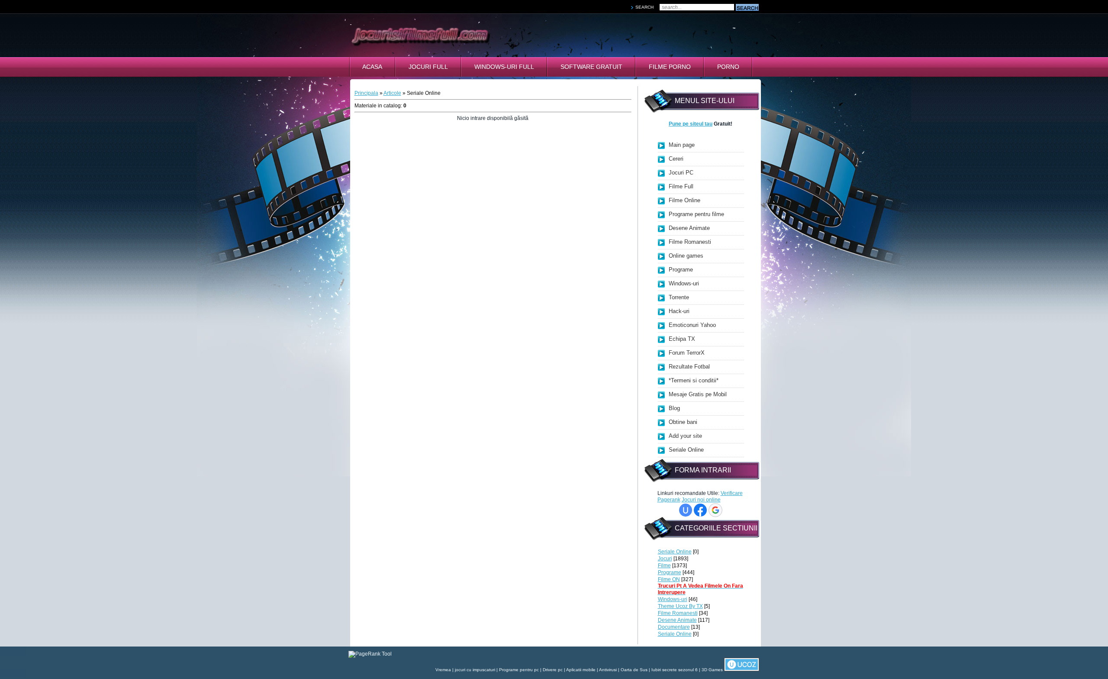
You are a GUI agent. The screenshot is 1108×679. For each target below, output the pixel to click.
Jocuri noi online (701, 500)
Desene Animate (677, 620)
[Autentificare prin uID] (685, 510)
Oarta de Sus (634, 669)
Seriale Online (675, 552)
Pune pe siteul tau (690, 124)
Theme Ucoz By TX (680, 606)
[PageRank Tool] (370, 654)
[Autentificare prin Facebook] (700, 510)
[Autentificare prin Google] (715, 510)
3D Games (712, 669)
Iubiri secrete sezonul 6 (674, 669)
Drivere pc (553, 669)
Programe (669, 572)
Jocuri (665, 559)
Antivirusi (608, 669)
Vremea (443, 669)
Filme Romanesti (678, 613)
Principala (366, 93)
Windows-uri (672, 599)
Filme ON (669, 579)
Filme (664, 566)
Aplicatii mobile (581, 669)
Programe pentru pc (519, 669)
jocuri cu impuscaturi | (477, 669)
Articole (392, 93)
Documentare (674, 627)
